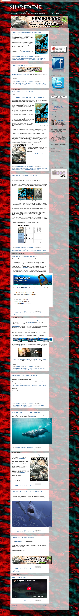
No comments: (30, 56)
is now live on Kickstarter (24, 74)
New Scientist (23, 449)
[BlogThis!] (36, 56)
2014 (53, 114)
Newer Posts (15, 605)
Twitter (37, 169)
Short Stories (19, 59)
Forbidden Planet (31, 58)
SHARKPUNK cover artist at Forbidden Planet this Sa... (58, 107)
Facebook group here (21, 554)
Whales (36, 449)
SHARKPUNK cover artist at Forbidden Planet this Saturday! (27, 32)
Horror (26, 83)
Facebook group (16, 473)
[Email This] (35, 56)
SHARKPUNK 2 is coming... (19, 577)
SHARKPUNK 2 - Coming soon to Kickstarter (23, 537)
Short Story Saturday (26, 59)
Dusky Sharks (18, 449)
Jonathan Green (39, 58)
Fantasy (22, 83)
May (54, 104)
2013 (53, 116)
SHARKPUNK (26, 7)
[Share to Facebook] (38, 56)
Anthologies (22, 58)
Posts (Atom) (19, 608)
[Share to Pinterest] (40, 56)
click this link (32, 416)
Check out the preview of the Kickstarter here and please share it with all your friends (29, 359)
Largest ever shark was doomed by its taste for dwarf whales (27, 491)
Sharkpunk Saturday (29, 84)
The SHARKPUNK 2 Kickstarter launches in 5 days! (25, 375)
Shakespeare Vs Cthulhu (21, 250)
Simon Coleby (39, 59)
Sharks (35, 84)
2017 (53, 103)
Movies (39, 568)
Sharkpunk (14, 59)
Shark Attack (31, 449)
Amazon (16, 168)
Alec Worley (17, 58)
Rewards (14, 169)
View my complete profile (55, 145)
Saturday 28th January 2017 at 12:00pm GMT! (30, 97)
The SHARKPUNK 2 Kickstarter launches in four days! (25, 320)
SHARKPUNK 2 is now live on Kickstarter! (22, 65)
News (43, 58)
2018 (53, 101)
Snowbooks (33, 169)
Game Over (28, 249)
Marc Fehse (40, 368)
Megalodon (17, 531)
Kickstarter (37, 83)
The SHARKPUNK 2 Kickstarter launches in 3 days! (25, 256)
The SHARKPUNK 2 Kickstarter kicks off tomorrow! (24, 91)
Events (26, 58)
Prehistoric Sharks (32, 531)
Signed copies (33, 59)
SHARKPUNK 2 (15, 74)
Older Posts (45, 605)
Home (30, 605)
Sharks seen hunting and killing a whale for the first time (26, 412)
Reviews (45, 168)
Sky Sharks (28, 169)
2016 (53, 111)
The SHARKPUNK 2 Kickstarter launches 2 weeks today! (26, 455)
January (54, 109)
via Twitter (37, 144)
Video (34, 601)
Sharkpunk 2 (22, 84)
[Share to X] (37, 56)
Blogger (46, 612)
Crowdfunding (18, 83)
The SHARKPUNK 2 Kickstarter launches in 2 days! (25, 175)
